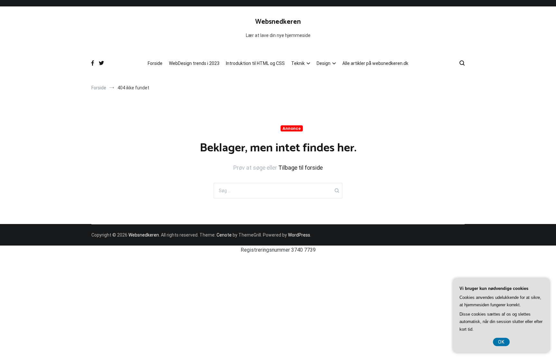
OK (501, 342)
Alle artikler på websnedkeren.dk (375, 63)
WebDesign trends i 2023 (194, 63)
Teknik (298, 63)
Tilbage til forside (300, 167)
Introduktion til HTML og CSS (255, 63)
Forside (155, 63)
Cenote (224, 235)
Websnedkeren (278, 21)
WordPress (299, 235)
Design (323, 63)
